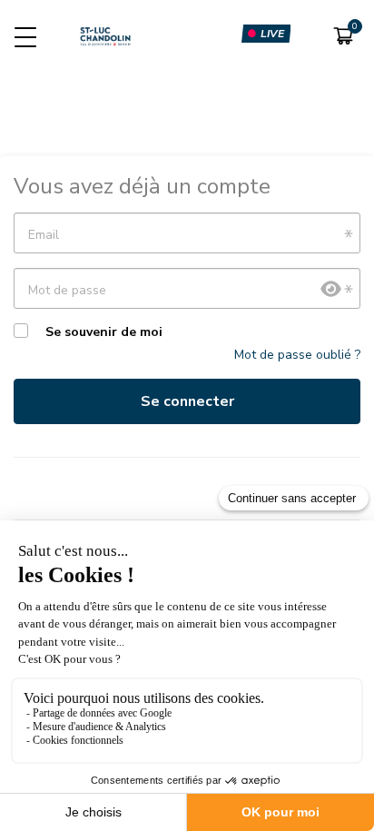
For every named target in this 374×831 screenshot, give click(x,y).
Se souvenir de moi (103, 332)
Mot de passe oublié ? (297, 354)
